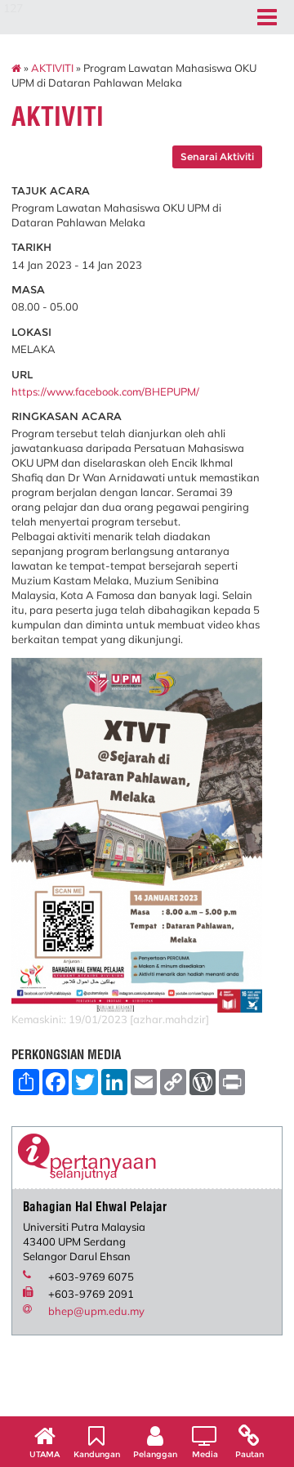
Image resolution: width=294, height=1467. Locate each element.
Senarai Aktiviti (217, 156)
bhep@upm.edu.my (96, 1310)
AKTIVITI (52, 67)
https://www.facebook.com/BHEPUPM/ (105, 391)
